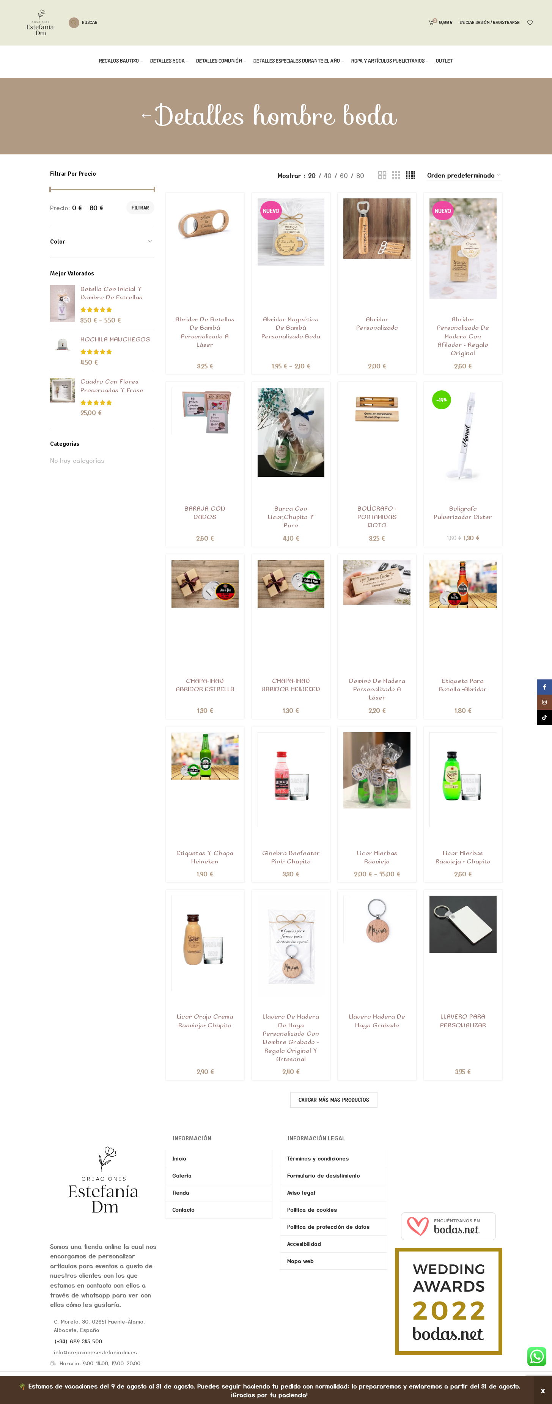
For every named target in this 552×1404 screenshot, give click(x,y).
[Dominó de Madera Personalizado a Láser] (376, 582)
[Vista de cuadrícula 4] (410, 175)
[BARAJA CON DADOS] (205, 411)
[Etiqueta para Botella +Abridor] (463, 584)
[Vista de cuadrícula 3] (396, 175)
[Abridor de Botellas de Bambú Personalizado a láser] (205, 222)
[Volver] (146, 116)
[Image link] (103, 1179)
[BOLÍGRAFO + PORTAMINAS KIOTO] (376, 411)
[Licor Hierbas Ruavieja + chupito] (463, 779)
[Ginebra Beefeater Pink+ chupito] (291, 779)
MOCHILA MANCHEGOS (115, 339)
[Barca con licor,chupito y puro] (291, 432)
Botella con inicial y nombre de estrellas (111, 293)
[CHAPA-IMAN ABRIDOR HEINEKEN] (291, 584)
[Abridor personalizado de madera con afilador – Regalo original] (463, 248)
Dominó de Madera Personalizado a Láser (377, 690)
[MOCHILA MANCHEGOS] (62, 351)
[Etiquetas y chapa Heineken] (205, 756)
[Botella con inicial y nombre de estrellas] (62, 304)
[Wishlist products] (530, 22)
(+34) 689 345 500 (78, 1341)
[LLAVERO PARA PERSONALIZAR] (463, 924)
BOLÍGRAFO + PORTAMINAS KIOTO (377, 517)
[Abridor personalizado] (376, 228)
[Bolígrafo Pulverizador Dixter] (463, 435)
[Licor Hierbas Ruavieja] (376, 770)
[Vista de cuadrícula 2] (382, 175)
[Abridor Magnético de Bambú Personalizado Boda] (291, 232)
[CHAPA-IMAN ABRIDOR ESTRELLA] (205, 584)
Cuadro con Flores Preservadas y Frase (111, 386)
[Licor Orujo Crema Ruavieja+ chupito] (205, 943)
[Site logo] (40, 21)
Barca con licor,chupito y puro (291, 517)
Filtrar (140, 207)
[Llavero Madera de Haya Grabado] (376, 919)
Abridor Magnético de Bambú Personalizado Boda (290, 328)
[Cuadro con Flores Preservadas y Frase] (62, 397)
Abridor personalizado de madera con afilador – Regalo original (463, 336)
